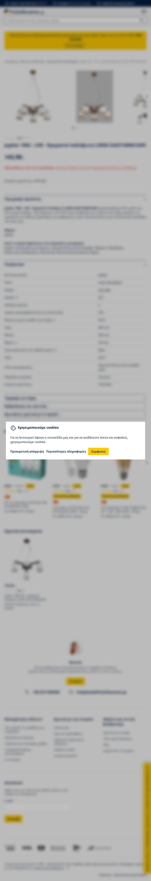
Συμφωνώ (98, 451)
